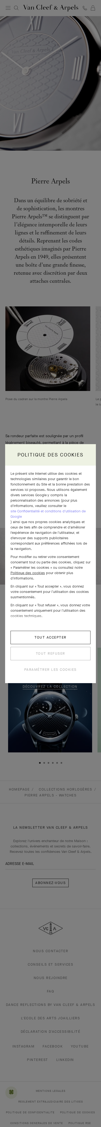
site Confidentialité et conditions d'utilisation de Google (48, 514)
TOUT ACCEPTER (50, 637)
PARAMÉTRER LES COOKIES (50, 669)
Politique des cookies (28, 573)
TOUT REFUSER (50, 653)
